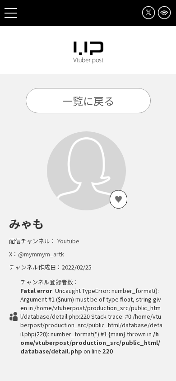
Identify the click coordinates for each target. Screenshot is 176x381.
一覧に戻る (88, 100)
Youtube (68, 241)
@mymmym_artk (41, 254)
